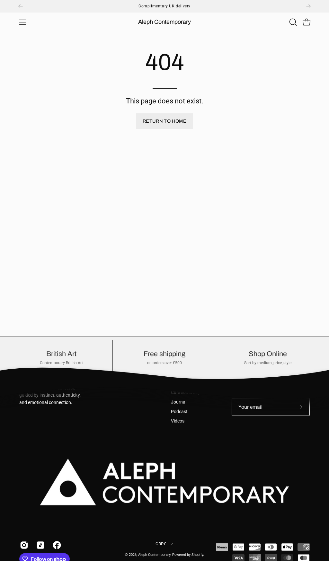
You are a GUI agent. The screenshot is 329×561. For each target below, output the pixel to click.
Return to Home (164, 121)
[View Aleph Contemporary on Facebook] (56, 545)
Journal (178, 402)
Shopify (197, 555)
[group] (164, 6)
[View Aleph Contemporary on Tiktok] (40, 545)
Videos (177, 421)
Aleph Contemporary (164, 22)
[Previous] (20, 6)
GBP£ (161, 543)
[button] (292, 22)
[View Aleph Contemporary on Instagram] (23, 545)
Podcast (179, 411)
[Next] (308, 6)
